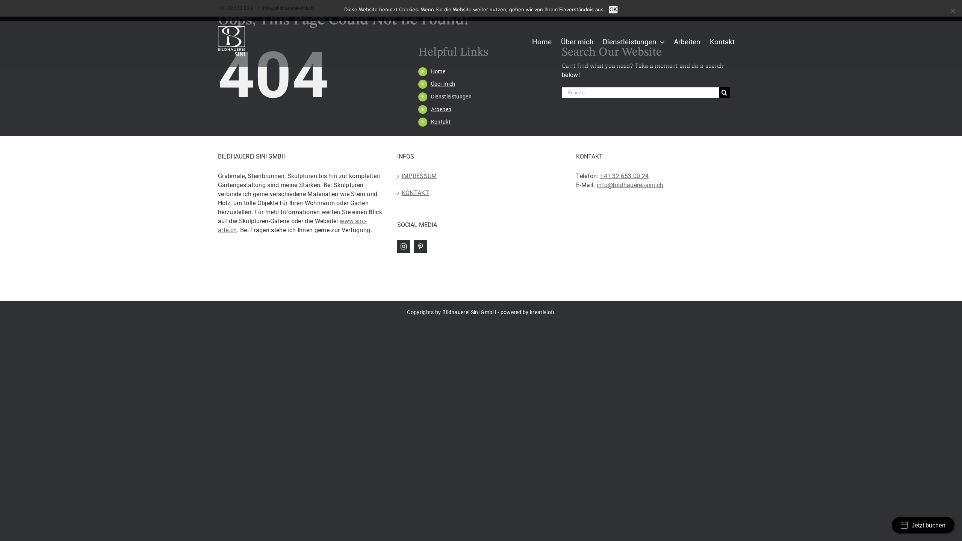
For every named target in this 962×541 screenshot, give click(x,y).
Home (438, 71)
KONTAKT (415, 192)
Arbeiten (441, 109)
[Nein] (952, 10)
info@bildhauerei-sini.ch (630, 185)
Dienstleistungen (451, 97)
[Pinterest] (420, 246)
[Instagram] (403, 246)
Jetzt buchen (928, 525)
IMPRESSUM (419, 176)
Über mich (443, 84)
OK (613, 9)
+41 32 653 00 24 (624, 176)
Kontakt (441, 122)
